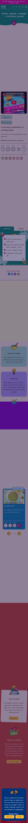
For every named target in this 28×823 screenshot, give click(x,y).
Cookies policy (19, 809)
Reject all (9, 817)
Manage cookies (13, 814)
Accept (20, 817)
